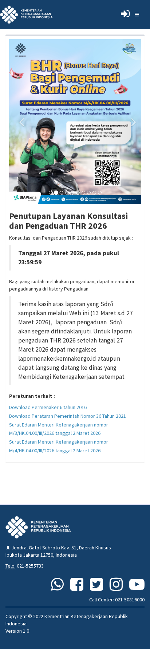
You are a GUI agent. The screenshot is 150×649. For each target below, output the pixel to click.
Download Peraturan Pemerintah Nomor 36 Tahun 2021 (67, 416)
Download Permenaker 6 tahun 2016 (48, 407)
